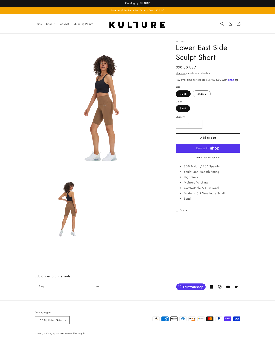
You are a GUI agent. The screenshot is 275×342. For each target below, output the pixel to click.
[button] (50, 24)
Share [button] (183, 210)
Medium (202, 94)
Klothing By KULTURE (54, 333)
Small (183, 94)
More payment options (208, 157)
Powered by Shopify (75, 333)
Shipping (181, 73)
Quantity (180, 117)
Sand (183, 108)
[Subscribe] (98, 286)
